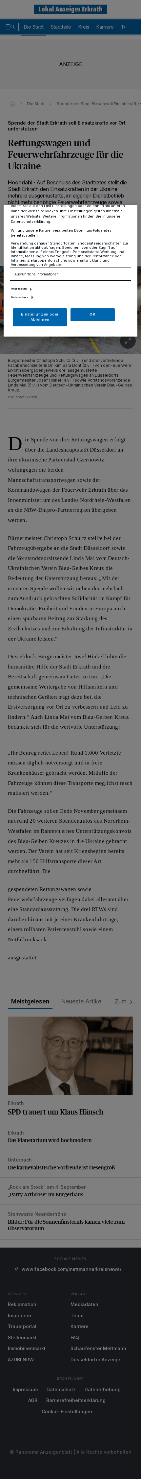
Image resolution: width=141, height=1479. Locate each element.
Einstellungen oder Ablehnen (39, 317)
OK (92, 314)
